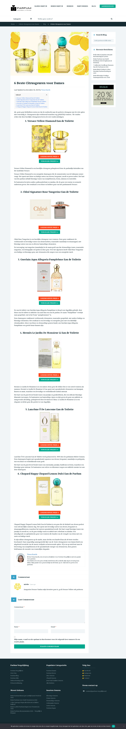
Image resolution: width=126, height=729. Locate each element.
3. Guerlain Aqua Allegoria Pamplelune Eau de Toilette (31, 101)
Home (13, 24)
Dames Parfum (40, 6)
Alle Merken (50, 683)
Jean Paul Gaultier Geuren (54, 680)
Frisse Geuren (50, 698)
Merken (70, 6)
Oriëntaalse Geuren (52, 703)
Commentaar (19, 607)
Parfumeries (82, 6)
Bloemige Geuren (52, 696)
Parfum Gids (14, 678)
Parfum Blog (14, 675)
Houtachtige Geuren (53, 700)
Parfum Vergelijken (16, 670)
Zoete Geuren (50, 705)
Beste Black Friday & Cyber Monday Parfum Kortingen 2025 (102, 71)
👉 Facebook (86, 670)
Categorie (17, 19)
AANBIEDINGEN (108, 6)
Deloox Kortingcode (16, 680)
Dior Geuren (50, 675)
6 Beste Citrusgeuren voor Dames (29, 24)
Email (53, 627)
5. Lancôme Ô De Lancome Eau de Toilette (28, 105)
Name (16, 627)
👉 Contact (85, 678)
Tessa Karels (45, 90)
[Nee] (124, 726)
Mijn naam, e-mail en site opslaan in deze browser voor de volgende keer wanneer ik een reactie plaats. (47, 641)
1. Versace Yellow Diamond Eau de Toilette (28, 98)
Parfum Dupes (51, 708)
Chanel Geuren (51, 678)
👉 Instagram (86, 673)
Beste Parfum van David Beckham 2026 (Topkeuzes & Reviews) (102, 60)
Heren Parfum (57, 6)
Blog (94, 6)
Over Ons (13, 673)
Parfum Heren (51, 673)
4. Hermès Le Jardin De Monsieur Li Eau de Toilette (30, 103)
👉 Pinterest (86, 675)
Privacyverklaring (16, 683)
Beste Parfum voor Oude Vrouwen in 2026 (23, 700)
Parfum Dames (51, 670)
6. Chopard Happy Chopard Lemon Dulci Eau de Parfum (31, 107)
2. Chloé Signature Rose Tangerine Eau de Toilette (30, 99)
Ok (113, 726)
